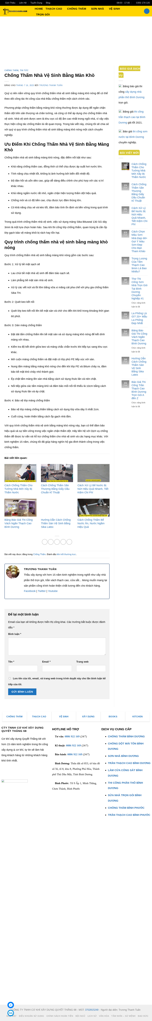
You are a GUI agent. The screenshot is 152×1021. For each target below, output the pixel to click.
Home (39, 8)
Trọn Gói (43, 14)
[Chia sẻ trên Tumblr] (69, 542)
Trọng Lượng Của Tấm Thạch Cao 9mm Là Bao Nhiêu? (139, 265)
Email (46, 661)
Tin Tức (24, 70)
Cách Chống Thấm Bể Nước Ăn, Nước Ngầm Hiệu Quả (90, 523)
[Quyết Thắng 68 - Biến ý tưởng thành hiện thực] (14, 11)
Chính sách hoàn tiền (59, 1016)
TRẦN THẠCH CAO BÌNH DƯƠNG (129, 763)
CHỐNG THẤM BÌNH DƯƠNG (126, 736)
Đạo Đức (143, 1016)
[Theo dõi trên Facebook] (4, 776)
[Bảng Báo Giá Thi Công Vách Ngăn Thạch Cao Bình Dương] (20, 508)
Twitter (42, 591)
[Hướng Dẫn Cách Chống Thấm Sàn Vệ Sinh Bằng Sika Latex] (57, 508)
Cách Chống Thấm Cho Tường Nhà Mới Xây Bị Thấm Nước (18, 489)
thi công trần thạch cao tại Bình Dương (132, 117)
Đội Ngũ (80, 1016)
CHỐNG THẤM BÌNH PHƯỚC (126, 807)
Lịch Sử (92, 1016)
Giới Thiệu (10, 3)
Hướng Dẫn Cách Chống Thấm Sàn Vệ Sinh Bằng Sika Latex (56, 523)
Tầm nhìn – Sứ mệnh (123, 1016)
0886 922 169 (72, 736)
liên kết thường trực (66, 554)
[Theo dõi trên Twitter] (9, 776)
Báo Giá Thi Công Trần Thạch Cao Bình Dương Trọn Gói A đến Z (139, 390)
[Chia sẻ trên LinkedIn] (63, 542)
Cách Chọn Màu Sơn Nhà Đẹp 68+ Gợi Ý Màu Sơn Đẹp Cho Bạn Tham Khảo (139, 241)
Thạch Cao (54, 8)
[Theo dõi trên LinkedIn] (15, 776)
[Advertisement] (76, 38)
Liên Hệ (23, 3)
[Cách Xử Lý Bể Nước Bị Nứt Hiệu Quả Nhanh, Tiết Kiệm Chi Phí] (93, 473)
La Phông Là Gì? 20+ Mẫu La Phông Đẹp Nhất (139, 318)
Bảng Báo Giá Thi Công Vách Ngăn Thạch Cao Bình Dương (18, 523)
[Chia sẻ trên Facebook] (45, 542)
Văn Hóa (104, 1016)
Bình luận (14, 634)
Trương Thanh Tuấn (50, 85)
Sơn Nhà (97, 8)
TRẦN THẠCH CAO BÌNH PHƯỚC (129, 814)
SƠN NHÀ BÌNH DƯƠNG (123, 755)
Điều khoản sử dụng (31, 1016)
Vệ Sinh (114, 8)
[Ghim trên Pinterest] (57, 542)
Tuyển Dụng (36, 3)
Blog (48, 3)
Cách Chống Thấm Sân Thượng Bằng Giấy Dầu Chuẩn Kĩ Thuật (55, 489)
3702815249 (91, 1009)
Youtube (53, 591)
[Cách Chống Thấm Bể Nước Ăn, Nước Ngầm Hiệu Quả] (93, 508)
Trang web (82, 661)
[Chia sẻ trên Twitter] (51, 542)
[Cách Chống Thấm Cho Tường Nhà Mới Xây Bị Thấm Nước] (20, 473)
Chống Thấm (76, 8)
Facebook (30, 591)
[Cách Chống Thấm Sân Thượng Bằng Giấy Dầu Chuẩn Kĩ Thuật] (57, 473)
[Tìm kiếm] (146, 11)
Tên (11, 661)
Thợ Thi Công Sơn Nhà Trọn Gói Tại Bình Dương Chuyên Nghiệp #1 (139, 288)
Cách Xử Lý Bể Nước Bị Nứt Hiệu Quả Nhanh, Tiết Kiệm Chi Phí (92, 489)
